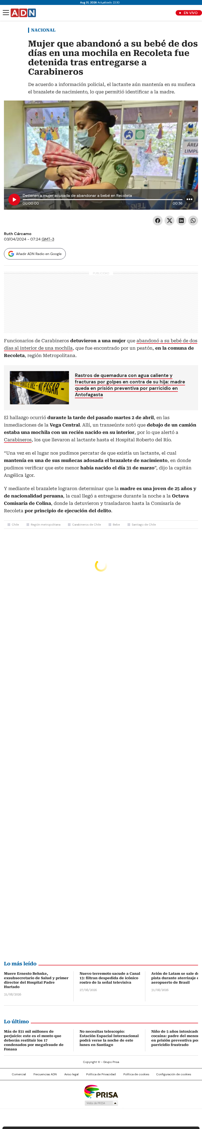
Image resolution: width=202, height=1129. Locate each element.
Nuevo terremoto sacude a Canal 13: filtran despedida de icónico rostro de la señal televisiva (110, 978)
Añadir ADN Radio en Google (39, 254)
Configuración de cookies (173, 1074)
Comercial (19, 1074)
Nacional (43, 30)
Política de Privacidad (101, 1074)
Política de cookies (136, 1074)
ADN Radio (23, 12)
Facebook (158, 220)
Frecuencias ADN (45, 1074)
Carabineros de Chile (86, 525)
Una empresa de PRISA (101, 1091)
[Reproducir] (14, 199)
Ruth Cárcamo (18, 233)
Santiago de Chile (144, 525)
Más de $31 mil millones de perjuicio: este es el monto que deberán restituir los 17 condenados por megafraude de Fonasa (34, 1040)
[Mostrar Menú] (6, 12)
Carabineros (18, 439)
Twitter (169, 220)
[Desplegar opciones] (189, 199)
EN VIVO (191, 13)
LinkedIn (181, 220)
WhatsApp (193, 220)
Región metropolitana (45, 525)
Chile (15, 525)
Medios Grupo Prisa (101, 1103)
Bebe (116, 525)
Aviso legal (71, 1074)
